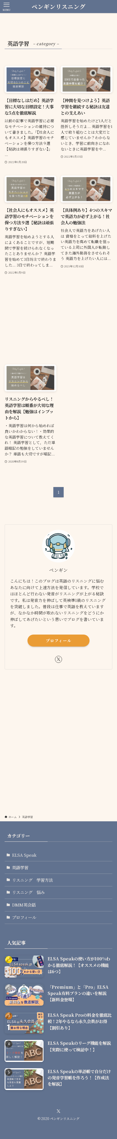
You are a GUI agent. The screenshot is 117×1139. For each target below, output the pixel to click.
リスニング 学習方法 (32, 880)
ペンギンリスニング (58, 7)
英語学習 (20, 867)
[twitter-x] (58, 659)
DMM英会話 (24, 905)
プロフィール (59, 640)
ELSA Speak (24, 855)
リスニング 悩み (28, 892)
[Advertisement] (58, 320)
